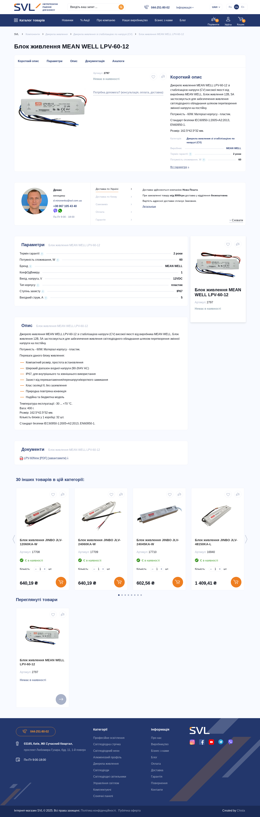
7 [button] (138, 595)
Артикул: (98, 73)
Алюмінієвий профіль (107, 757)
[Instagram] (192, 741)
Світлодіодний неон (106, 750)
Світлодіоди (101, 770)
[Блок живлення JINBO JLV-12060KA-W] (42, 514)
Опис (73, 61)
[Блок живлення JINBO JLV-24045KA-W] (159, 514)
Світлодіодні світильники (109, 776)
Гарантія (156, 776)
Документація (95, 61)
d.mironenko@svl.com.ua (67, 200)
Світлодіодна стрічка (107, 744)
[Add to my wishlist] (153, 76)
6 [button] (134, 595)
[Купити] (61, 582)
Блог (154, 757)
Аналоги (118, 61)
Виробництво (160, 744)
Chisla (241, 810)
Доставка (157, 770)
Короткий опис (28, 61)
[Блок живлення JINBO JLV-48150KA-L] (218, 514)
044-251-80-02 (160, 7)
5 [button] (131, 595)
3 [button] (125, 595)
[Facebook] (201, 741)
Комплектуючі (102, 789)
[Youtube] (211, 741)
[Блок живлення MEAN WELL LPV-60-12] (42, 634)
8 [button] (141, 595)
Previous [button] (14, 539)
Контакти (157, 789)
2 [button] (122, 595)
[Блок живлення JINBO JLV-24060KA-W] (101, 514)
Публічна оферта (129, 810)
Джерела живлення (106, 763)
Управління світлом (106, 783)
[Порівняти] (163, 76)
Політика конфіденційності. (99, 810)
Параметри (54, 61)
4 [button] (128, 595)
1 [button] (119, 595)
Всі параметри (178, 167)
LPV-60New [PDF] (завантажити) (45, 458)
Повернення (159, 783)
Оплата (156, 763)
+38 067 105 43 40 (65, 206)
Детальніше (149, 206)
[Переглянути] (61, 699)
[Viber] (55, 210)
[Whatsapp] (60, 210)
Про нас (156, 737)
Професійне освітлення (109, 737)
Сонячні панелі (103, 796)
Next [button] (246, 539)
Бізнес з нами (160, 750)
